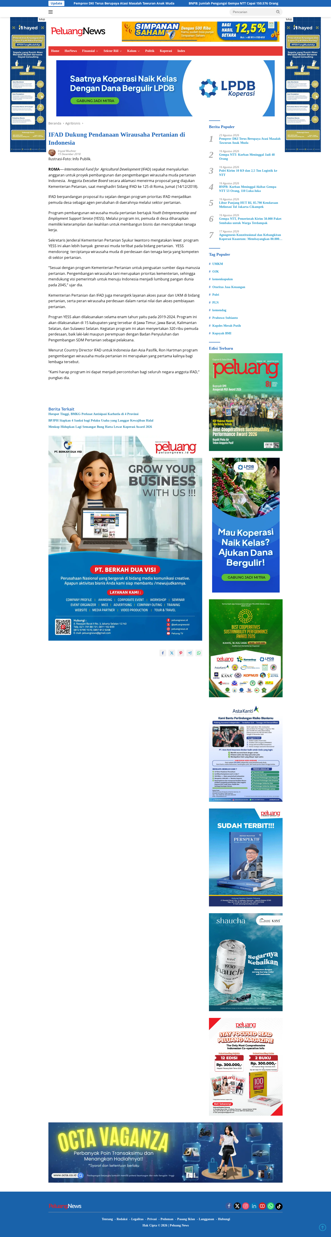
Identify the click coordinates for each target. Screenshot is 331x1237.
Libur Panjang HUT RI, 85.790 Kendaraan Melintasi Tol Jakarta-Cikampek (248, 205)
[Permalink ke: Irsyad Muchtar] (52, 152)
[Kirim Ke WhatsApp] (198, 653)
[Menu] (51, 12)
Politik (149, 51)
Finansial (88, 51)
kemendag (219, 310)
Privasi (152, 1219)
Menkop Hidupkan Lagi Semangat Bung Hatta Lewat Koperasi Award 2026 (100, 427)
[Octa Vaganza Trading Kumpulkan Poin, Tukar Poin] (165, 1152)
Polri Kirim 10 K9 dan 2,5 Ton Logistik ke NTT (248, 172)
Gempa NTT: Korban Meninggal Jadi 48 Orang (247, 156)
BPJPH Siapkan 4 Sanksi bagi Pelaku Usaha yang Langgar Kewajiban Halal (100, 420)
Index (181, 51)
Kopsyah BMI (221, 333)
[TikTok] (279, 1206)
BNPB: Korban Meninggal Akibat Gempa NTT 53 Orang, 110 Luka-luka (247, 189)
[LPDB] (246, 525)
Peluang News (179, 1225)
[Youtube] (262, 1206)
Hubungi (224, 1219)
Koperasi (166, 51)
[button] (278, 11)
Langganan (206, 1219)
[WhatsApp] (270, 1206)
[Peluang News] (79, 31)
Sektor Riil (111, 51)
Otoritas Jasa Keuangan (228, 287)
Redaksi (122, 1219)
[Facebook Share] (162, 653)
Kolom (131, 51)
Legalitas (137, 1219)
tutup (42, 19)
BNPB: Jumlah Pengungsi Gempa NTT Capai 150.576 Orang (171, 3)
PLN (215, 302)
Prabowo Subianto (225, 318)
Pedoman (167, 1219)
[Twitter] (237, 1206)
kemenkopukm (222, 279)
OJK (215, 271)
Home (55, 51)
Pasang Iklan (186, 1219)
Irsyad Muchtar (67, 151)
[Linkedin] (254, 1206)
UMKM (217, 264)
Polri (215, 294)
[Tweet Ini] (171, 653)
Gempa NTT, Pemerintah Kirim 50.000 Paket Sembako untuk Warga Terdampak (250, 220)
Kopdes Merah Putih (226, 325)
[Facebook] (229, 1206)
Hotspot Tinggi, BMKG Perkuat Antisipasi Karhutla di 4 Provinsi (93, 414)
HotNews (71, 51)
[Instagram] (245, 1206)
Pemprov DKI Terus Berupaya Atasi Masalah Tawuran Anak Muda (250, 140)
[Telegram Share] (189, 653)
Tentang (107, 1219)
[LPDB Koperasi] (165, 88)
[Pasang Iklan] (125, 537)
